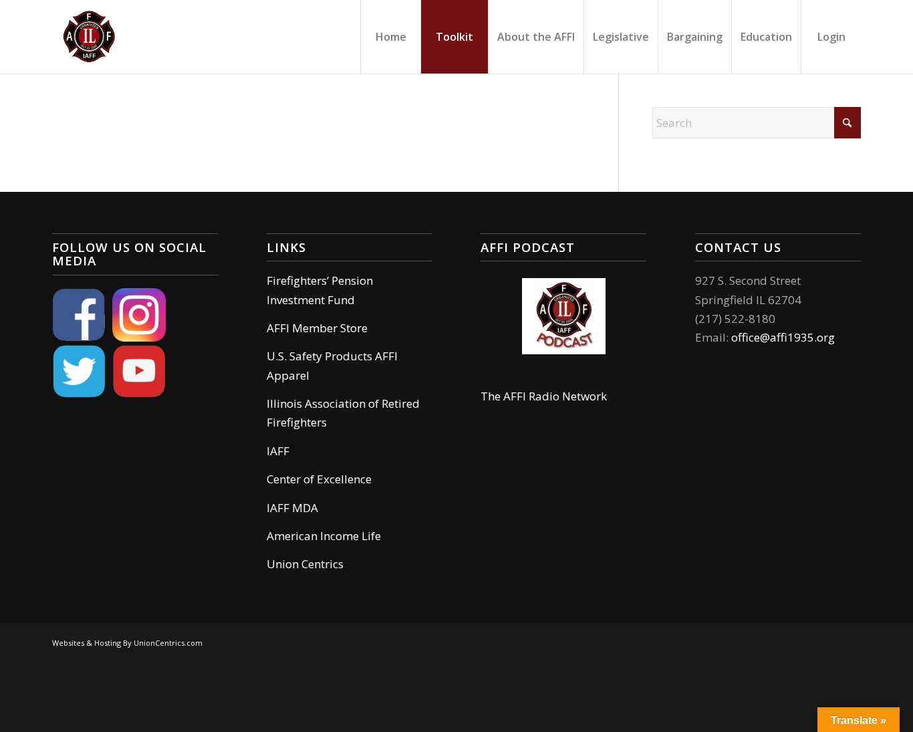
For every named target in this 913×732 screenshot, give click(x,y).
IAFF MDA (292, 507)
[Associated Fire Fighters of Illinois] (89, 37)
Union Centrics (305, 564)
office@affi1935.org (783, 337)
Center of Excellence (319, 479)
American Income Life (324, 535)
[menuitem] (390, 37)
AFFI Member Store (317, 328)
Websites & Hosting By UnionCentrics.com (127, 643)
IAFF (278, 451)
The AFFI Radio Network (544, 396)
